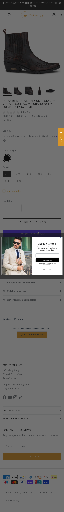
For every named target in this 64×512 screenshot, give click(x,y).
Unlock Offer (47, 260)
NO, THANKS (47, 269)
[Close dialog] (60, 238)
